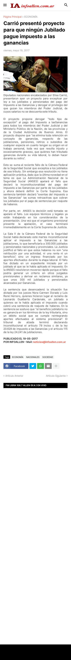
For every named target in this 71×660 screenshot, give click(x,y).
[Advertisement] (35, 449)
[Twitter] (32, 366)
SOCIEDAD (47, 357)
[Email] (48, 366)
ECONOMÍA (30, 17)
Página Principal (12, 17)
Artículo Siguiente (56, 375)
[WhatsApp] (40, 366)
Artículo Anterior (14, 375)
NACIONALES (32, 357)
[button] (4, 5)
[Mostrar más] (56, 366)
